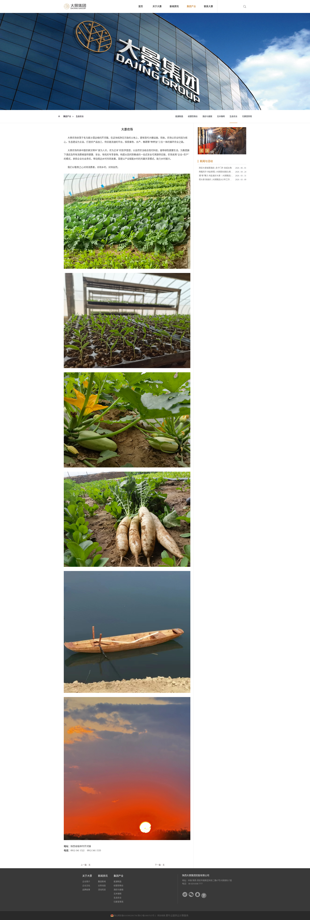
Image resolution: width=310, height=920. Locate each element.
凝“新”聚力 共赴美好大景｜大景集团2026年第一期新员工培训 (225, 176)
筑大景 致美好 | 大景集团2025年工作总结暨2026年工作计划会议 (226, 179)
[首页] (59, 116)
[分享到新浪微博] (184, 894)
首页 (140, 6)
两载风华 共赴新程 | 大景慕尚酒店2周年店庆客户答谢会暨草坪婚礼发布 (229, 172)
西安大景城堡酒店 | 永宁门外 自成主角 (215, 168)
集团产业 (67, 116)
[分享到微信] (191, 894)
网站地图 (160, 915)
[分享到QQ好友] (197, 894)
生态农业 (80, 116)
